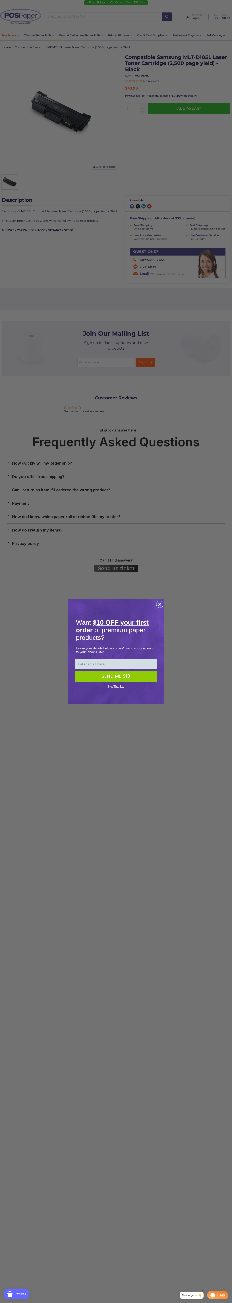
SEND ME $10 (116, 676)
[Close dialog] (160, 604)
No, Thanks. (116, 686)
